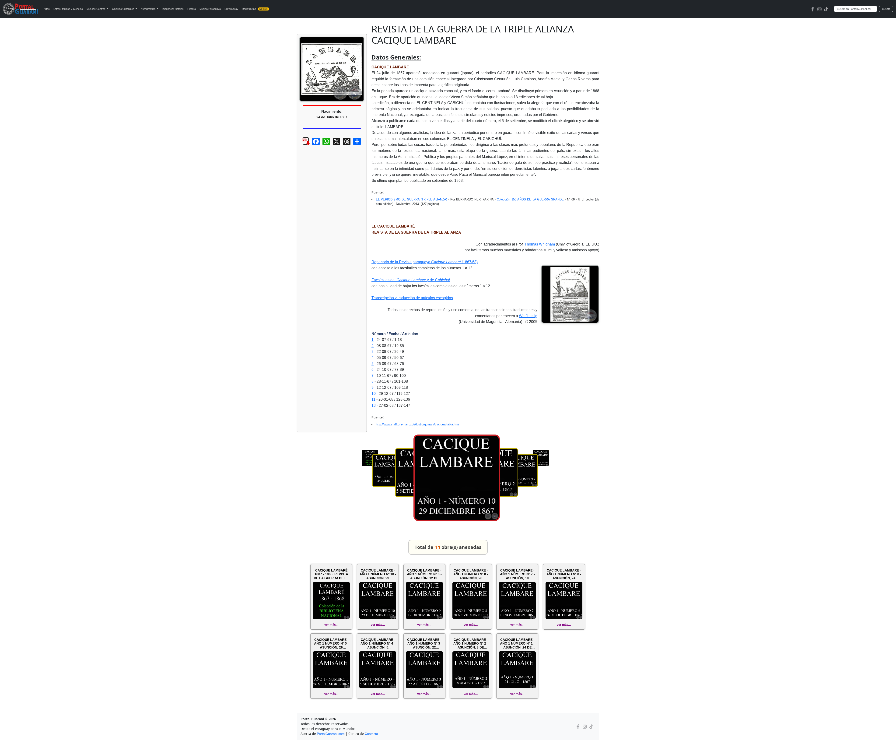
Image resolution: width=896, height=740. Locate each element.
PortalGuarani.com (331, 734)
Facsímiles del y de (410, 280)
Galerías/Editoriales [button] (123, 8)
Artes (47, 8)
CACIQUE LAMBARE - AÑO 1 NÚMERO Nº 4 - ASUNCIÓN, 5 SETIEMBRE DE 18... (377, 643)
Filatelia (191, 8)
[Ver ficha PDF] (302, 145)
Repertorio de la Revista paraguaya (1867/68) (424, 262)
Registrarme (255, 8)
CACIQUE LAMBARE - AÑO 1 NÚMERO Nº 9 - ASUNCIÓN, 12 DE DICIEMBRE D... (424, 574)
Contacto (371, 734)
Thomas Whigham (540, 244)
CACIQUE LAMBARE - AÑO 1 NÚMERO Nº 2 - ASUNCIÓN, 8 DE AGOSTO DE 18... (470, 643)
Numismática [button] (148, 8)
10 (373, 394)
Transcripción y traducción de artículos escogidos (412, 298)
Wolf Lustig (528, 316)
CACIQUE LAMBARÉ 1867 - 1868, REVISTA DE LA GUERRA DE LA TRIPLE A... (331, 574)
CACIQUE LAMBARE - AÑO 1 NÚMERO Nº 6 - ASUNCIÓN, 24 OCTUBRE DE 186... (563, 574)
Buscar (886, 9)
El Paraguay (231, 8)
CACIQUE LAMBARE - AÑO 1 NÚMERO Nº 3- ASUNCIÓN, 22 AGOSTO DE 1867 (424, 643)
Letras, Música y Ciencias (68, 8)
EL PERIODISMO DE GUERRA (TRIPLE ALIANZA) (411, 199)
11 (373, 399)
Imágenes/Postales (173, 8)
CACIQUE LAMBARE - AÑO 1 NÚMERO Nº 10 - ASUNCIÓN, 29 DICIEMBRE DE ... (378, 574)
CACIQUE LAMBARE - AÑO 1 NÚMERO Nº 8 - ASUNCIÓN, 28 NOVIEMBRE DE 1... (470, 574)
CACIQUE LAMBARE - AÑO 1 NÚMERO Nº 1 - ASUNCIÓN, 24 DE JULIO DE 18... (517, 643)
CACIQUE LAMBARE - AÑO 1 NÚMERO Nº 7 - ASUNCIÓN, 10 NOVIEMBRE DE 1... (517, 574)
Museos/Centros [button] (96, 8)
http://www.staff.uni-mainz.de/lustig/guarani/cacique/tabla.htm (417, 424)
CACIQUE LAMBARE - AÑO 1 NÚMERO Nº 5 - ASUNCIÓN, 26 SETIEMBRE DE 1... (331, 643)
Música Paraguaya (210, 8)
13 (373, 405)
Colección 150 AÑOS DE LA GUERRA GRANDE (530, 199)
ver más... (331, 624)
